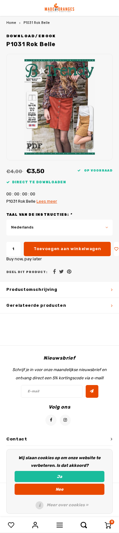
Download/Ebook (31, 36)
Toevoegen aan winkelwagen (67, 248)
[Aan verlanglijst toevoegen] (116, 249)
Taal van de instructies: (39, 215)
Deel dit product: (27, 272)
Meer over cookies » (67, 504)
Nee (59, 489)
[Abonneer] (92, 391)
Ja (59, 476)
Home (11, 23)
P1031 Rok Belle (36, 23)
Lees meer (46, 201)
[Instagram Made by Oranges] (65, 420)
